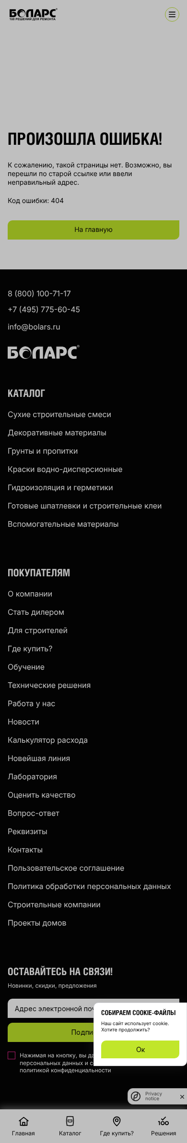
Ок (140, 1049)
